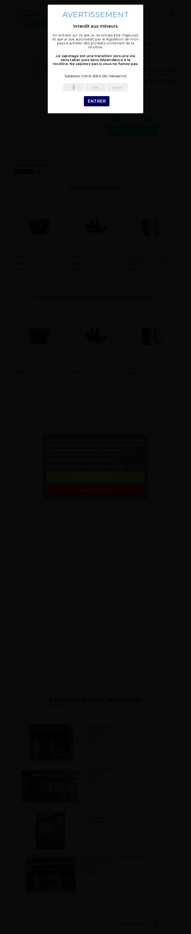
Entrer (97, 101)
